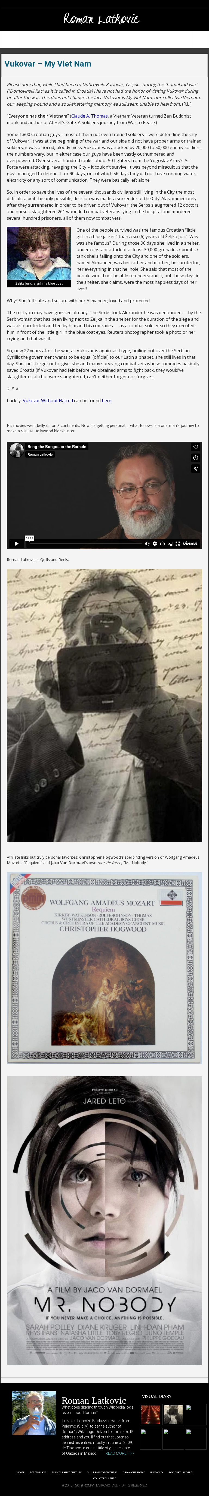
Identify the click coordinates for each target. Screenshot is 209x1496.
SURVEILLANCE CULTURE (67, 1472)
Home (20, 1472)
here (106, 401)
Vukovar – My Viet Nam (47, 63)
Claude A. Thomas (89, 116)
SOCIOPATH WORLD (180, 1472)
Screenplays (38, 1472)
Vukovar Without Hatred (48, 401)
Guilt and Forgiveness (102, 1472)
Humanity (156, 1472)
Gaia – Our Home (134, 1472)
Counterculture (104, 1478)
